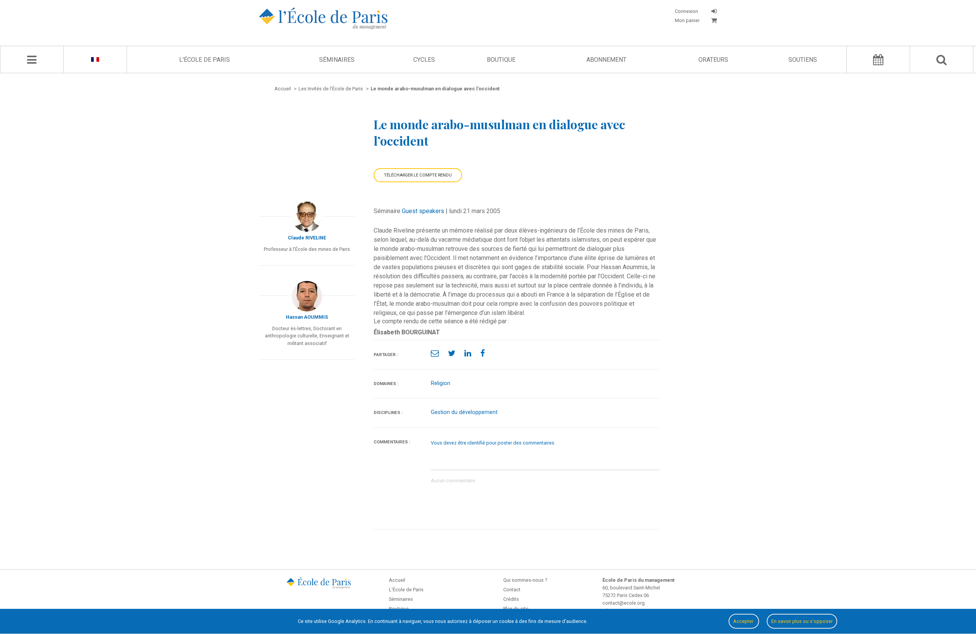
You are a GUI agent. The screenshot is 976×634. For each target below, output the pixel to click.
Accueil (397, 580)
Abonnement (606, 59)
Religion (440, 383)
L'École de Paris (204, 59)
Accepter (743, 621)
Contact (511, 589)
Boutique (501, 59)
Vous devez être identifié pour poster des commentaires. (493, 443)
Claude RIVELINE (307, 238)
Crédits (511, 599)
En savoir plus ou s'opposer (802, 621)
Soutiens (802, 59)
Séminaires (337, 59)
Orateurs (713, 59)
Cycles (424, 59)
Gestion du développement (464, 412)
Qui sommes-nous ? (525, 580)
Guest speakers (423, 211)
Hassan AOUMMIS (307, 317)
